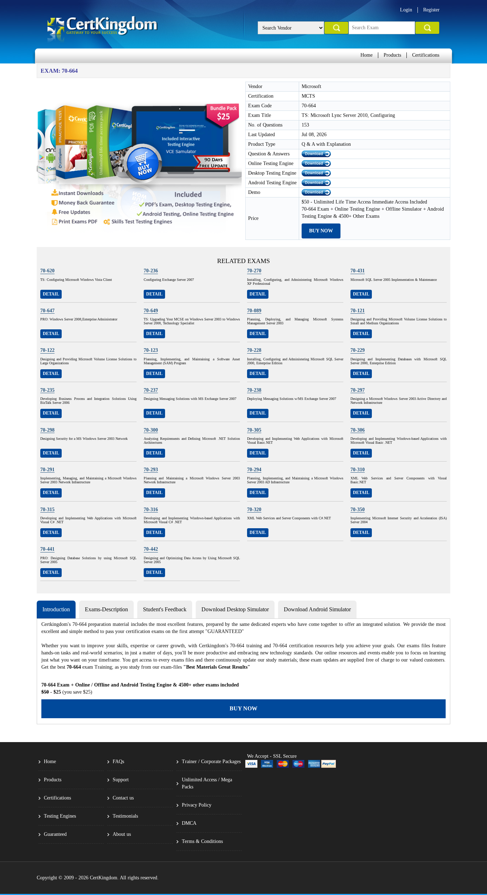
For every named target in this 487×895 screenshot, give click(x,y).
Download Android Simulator (317, 609)
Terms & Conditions (202, 841)
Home (366, 55)
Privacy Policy (196, 805)
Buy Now (321, 230)
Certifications (425, 55)
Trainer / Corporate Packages (211, 761)
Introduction (56, 609)
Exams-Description (106, 609)
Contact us (123, 798)
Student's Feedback (164, 609)
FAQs (118, 761)
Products (392, 55)
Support (121, 779)
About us (122, 834)
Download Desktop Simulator (235, 609)
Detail (51, 294)
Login (406, 9)
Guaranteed (55, 834)
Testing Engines (60, 816)
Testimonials (125, 816)
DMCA (189, 823)
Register (431, 9)
